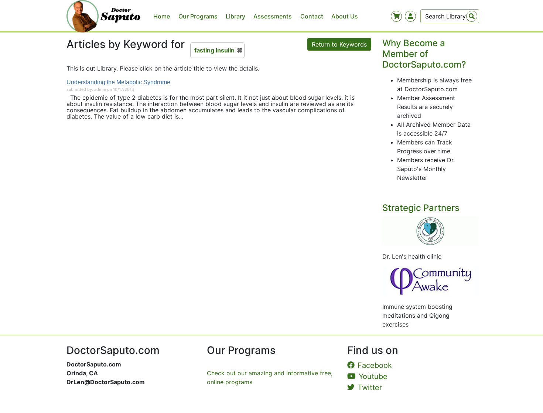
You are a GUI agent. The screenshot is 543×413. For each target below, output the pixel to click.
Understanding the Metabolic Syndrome (118, 82)
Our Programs (198, 16)
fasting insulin (214, 50)
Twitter (370, 387)
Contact (311, 16)
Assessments (272, 16)
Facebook (375, 365)
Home (161, 16)
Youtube (373, 376)
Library (235, 16)
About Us (344, 16)
